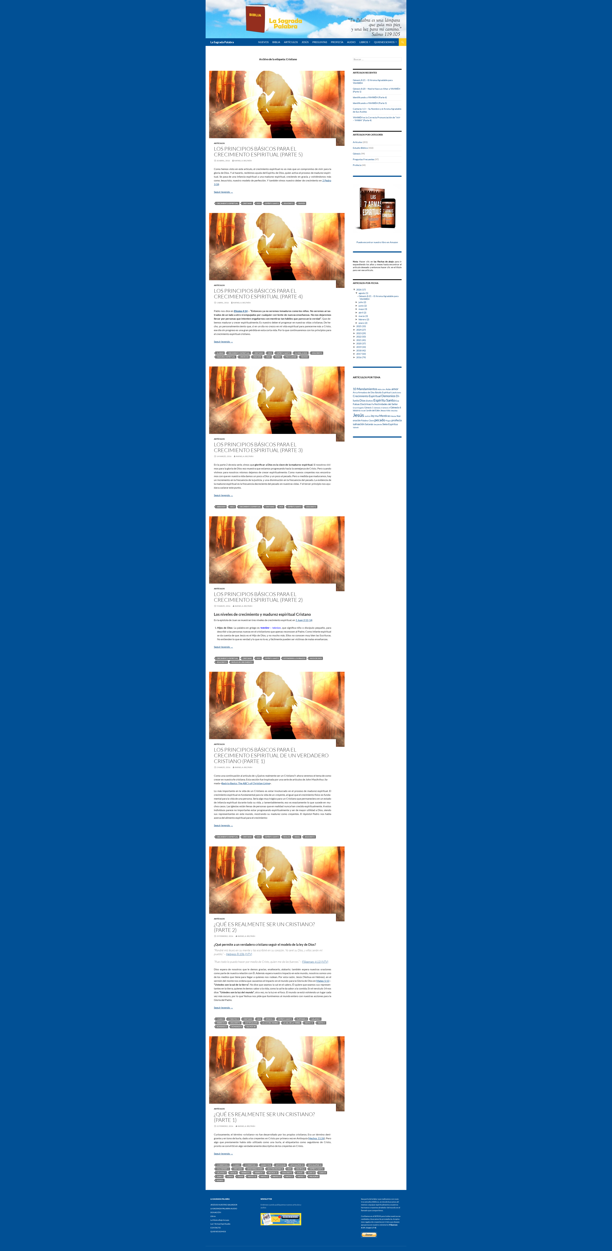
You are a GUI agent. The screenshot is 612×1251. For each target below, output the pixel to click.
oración (257, 357)
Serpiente (378, 424)
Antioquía (281, 1165)
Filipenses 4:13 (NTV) (315, 962)
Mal (377, 416)
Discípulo (300, 1169)
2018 (361, 350)
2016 (361, 357)
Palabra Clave (367, 420)
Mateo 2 (264, 1176)
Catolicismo (396, 392)
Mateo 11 (309, 1023)
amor (395, 389)
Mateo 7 (301, 1176)
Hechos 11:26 (316, 1138)
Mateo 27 (277, 1176)
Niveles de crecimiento (242, 662)
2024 (361, 329)
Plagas (388, 421)
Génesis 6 (395, 407)
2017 (361, 353)
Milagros (313, 1176)
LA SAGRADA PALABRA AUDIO (223, 1208)
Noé (399, 416)
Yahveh (301, 203)
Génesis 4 (386, 408)
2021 (361, 340)
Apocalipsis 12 (297, 1165)
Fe (373, 404)
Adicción (381, 389)
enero (363, 323)
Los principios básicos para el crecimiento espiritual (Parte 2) (258, 597)
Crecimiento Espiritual (227, 203)
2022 (361, 336)
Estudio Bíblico (360, 147)
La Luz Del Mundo (270, 1023)
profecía (396, 420)
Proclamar (290, 357)
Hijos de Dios (316, 658)
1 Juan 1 (236, 1165)
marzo (363, 316)
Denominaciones (255, 1169)
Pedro (278, 357)
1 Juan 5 (220, 1019)
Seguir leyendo (223, 191)
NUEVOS (263, 42)
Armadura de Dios (366, 392)
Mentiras (384, 415)
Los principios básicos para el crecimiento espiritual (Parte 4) (258, 293)
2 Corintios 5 (251, 1165)
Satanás (369, 424)
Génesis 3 (378, 407)
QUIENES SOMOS (384, 42)
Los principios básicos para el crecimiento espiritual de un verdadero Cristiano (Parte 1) (271, 755)
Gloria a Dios (301, 353)
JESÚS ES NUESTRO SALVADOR (223, 1204)
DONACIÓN (215, 1212)
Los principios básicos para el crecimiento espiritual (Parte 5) (258, 151)
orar (268, 357)
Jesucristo (288, 203)
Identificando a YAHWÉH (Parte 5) (370, 103)
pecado (379, 420)
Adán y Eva (266, 1165)
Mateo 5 (321, 1023)
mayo (363, 309)
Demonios (388, 396)
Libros (363, 42)
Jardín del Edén (373, 410)
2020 (361, 343)
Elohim (369, 400)
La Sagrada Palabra (222, 42)
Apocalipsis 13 (314, 1165)
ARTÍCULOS (291, 42)
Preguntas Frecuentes (363, 159)
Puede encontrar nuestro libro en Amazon (377, 242)
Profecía (357, 165)
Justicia (367, 416)
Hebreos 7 (259, 1173)
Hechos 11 (272, 1173)
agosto (363, 293)
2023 (361, 333)
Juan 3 (219, 1176)
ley (373, 415)
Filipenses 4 (301, 1019)
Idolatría (357, 410)
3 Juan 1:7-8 (371, 1227)
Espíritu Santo (272, 203)
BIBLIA (276, 42)
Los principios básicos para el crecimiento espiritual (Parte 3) (258, 447)
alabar (220, 353)
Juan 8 (240, 1176)
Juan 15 (322, 1173)
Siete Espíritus (390, 424)
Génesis (357, 153)
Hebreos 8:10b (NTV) (239, 954)
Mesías (393, 416)
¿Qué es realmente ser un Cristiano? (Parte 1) (264, 1117)
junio (363, 305)
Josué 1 (300, 1173)
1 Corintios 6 (223, 1165)
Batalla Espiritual (383, 392)
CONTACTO (215, 1227)
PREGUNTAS (319, 42)
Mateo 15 (252, 1176)
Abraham (221, 507)
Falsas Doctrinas (362, 404)
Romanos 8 (236, 1027)
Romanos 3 (222, 1027)
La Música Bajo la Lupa (219, 1220)
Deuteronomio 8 (275, 1169)
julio (362, 302)
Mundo (220, 1180)
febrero (364, 319)
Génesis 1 (368, 407)
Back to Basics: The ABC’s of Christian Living (246, 783)
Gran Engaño (358, 407)
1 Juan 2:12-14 (304, 620)
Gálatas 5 (315, 1019)
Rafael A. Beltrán (243, 160)
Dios (258, 203)
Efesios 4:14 (241, 310)
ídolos (286, 837)
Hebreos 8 (221, 1023)
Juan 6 (230, 1176)
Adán (388, 389)
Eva (397, 400)
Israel (297, 837)
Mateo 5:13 (322, 980)
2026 (361, 289)
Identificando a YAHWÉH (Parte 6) (370, 97)
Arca (232, 507)
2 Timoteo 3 (233, 1019)
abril (362, 312)
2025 (361, 326)
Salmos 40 (251, 1027)
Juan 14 (311, 1173)
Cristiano (247, 203)
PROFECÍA (337, 42)
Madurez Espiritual (226, 357)
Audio (351, 42)
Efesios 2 (270, 1019)
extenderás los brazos (294, 658)
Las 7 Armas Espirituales (220, 1224)
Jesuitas (394, 410)
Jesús (305, 42)
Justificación (251, 1023)
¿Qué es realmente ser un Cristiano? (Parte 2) (264, 927)
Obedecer (244, 357)
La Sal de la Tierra (291, 1023)
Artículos (219, 143)
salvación (358, 424)
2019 (361, 347)
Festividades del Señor (386, 404)
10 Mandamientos (365, 389)
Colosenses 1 (223, 1169)
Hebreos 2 (245, 1173)
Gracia (233, 1173)
